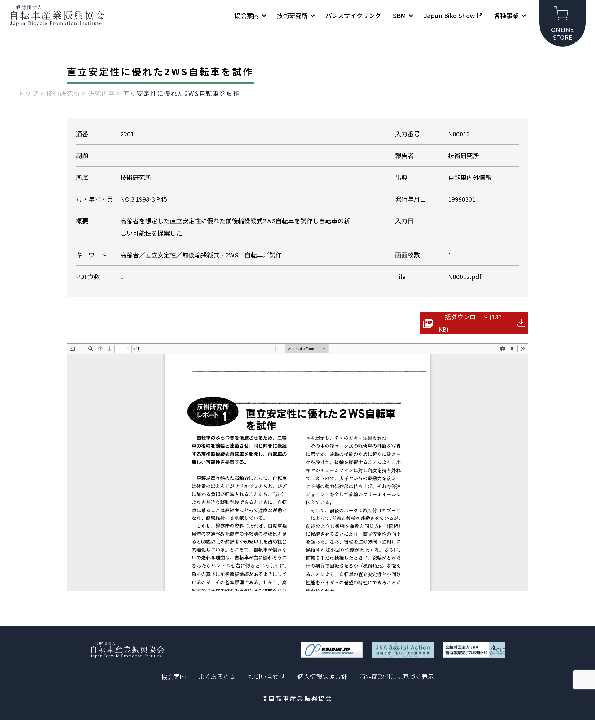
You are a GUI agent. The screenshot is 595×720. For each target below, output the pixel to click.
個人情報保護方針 (322, 676)
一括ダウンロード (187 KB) (470, 323)
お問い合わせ (266, 676)
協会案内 (173, 676)
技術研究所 (63, 93)
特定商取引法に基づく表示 (396, 676)
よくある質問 (217, 676)
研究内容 (101, 93)
